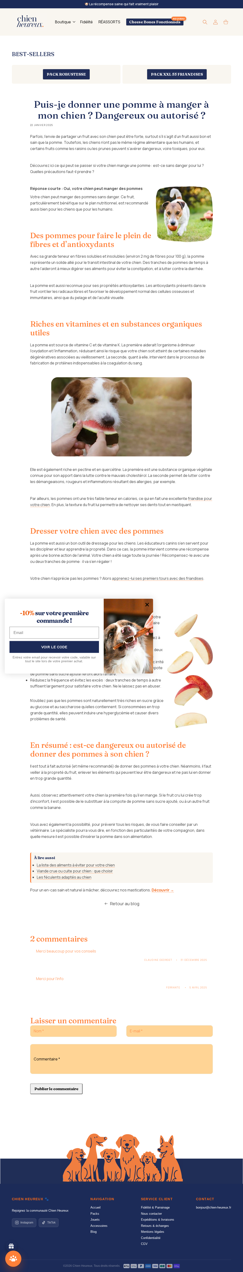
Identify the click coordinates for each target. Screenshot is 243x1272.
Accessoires (98, 1226)
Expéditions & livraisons (157, 1219)
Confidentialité (150, 1238)
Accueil (95, 1207)
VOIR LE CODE (54, 647)
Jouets (95, 1219)
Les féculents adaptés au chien (64, 877)
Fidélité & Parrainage (155, 1207)
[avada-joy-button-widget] (11, 1246)
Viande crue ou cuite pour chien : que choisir (75, 871)
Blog (93, 1231)
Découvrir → (163, 890)
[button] (64, 22)
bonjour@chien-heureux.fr (213, 1207)
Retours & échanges (155, 1226)
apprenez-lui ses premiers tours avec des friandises (157, 578)
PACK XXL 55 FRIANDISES (177, 74)
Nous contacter (151, 1213)
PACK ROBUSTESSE (66, 74)
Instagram (26, 1222)
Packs (94, 1213)
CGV (144, 1244)
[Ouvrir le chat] (13, 1259)
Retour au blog (124, 903)
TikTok (51, 1222)
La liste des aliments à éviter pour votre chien (76, 865)
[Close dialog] (147, 604)
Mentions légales (152, 1231)
